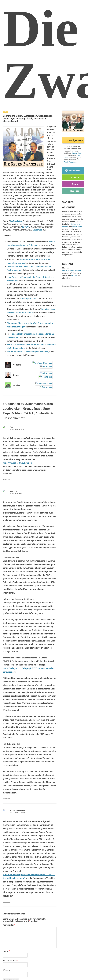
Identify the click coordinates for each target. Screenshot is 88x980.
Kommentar (9, 925)
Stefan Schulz (77, 226)
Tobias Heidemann (17, 810)
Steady (74, 153)
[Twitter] (45, 366)
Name (6, 951)
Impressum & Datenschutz (71, 286)
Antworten (6, 479)
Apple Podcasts (70, 162)
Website (6, 970)
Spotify (25, 226)
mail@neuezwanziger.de (71, 270)
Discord (74, 275)
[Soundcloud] (43, 383)
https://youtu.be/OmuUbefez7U (17, 462)
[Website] (45, 377)
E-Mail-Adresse (10, 960)
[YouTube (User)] (42, 363)
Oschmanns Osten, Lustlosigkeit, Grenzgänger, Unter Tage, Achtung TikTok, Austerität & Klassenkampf (27, 118)
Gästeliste (37, 229)
